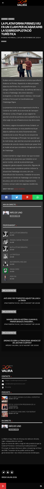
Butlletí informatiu (19, 233)
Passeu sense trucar (19, 240)
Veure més (14, 216)
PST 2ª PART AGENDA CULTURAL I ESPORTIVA (24, 397)
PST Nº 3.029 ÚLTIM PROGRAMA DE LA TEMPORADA (22, 405)
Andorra (4, 19)
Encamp (8, 387)
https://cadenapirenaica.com (16, 380)
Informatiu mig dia (18, 262)
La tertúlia (15, 254)
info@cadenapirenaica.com (15, 384)
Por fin (13, 276)
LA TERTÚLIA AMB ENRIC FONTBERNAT (22, 412)
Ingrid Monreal (19, 189)
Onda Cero (14, 269)
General (11, 19)
